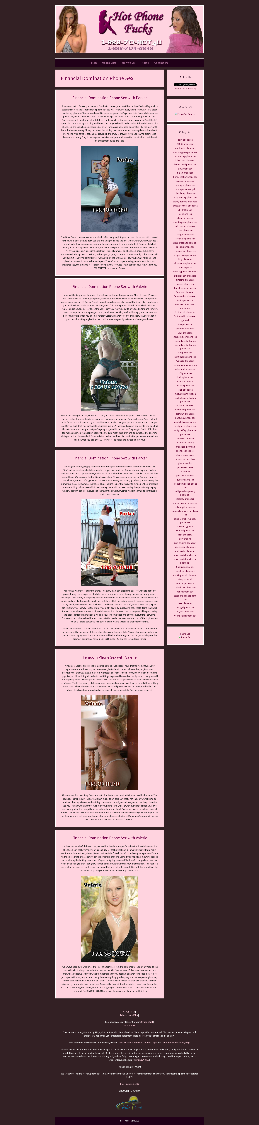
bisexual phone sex (185, 180)
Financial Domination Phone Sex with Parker (109, 97)
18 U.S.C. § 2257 (142, 1059)
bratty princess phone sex (185, 205)
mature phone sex (185, 385)
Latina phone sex (185, 381)
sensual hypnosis (185, 526)
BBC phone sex (185, 168)
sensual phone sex (185, 530)
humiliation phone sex (185, 356)
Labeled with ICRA (129, 1015)
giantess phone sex (185, 328)
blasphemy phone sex (185, 193)
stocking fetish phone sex (185, 575)
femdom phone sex (185, 292)
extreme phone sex (185, 279)
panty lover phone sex (185, 426)
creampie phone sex (185, 238)
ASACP (126, 1011)
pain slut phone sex (185, 413)
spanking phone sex (185, 571)
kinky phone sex (185, 377)
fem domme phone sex (185, 288)
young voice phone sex (185, 615)
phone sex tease (185, 467)
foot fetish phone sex (185, 312)
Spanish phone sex (185, 566)
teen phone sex (185, 603)
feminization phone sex (185, 296)
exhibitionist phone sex (185, 275)
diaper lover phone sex (185, 255)
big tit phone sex (185, 172)
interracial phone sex (185, 369)
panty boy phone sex (185, 417)
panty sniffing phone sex (185, 430)
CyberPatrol (147, 1021)
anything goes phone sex (185, 152)
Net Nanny (129, 1025)
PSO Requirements (129, 1083)
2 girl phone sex (185, 139)
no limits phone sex (185, 405)
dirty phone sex (185, 259)
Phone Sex (185, 633)
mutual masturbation (185, 393)
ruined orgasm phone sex (185, 503)
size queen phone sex (185, 546)
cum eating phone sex (185, 251)
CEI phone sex (185, 213)
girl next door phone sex (185, 336)
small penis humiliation (185, 555)
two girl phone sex (185, 607)
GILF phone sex (185, 332)
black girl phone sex (185, 185)
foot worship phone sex (185, 316)
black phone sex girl (185, 189)
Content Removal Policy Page (176, 1042)
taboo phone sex (185, 591)
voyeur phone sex (185, 611)
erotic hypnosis (185, 267)
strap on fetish (185, 579)
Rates (145, 62)
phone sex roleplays (185, 459)
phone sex (185, 434)
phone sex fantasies (185, 438)
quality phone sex (185, 479)
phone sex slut (185, 463)
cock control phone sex (185, 226)
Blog (94, 62)
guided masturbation (185, 341)
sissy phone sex (185, 534)
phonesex (185, 471)
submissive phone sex (185, 587)
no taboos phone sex (185, 409)
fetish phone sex (185, 300)
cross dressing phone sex (185, 242)
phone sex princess (185, 455)
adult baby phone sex (185, 148)
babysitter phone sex (185, 160)
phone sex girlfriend (185, 446)
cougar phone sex (185, 234)
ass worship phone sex (185, 156)
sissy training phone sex (185, 542)
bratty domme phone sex (185, 201)
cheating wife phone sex (185, 222)
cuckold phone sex (185, 246)
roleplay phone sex (185, 498)
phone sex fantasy (185, 442)
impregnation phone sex (185, 365)
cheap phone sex (185, 218)
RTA (133, 1011)
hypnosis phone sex (185, 360)
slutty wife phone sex (185, 551)
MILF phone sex (185, 389)
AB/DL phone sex (185, 143)
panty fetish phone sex (185, 422)
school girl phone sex (185, 507)
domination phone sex (185, 263)
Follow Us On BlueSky (185, 88)
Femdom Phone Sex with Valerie (110, 657)
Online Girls (109, 62)
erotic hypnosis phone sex (185, 271)
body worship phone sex (185, 197)
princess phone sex (185, 475)
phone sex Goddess (185, 450)
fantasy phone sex (185, 284)
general (185, 320)
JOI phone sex (185, 373)
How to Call (129, 62)
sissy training (185, 538)
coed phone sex (185, 230)
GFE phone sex (185, 324)
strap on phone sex (185, 583)
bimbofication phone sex (185, 176)
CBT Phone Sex (185, 209)
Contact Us (161, 62)
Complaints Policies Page (144, 1042)
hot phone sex (185, 352)
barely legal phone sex (185, 164)
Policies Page (125, 1042)
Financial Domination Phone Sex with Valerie (109, 286)
